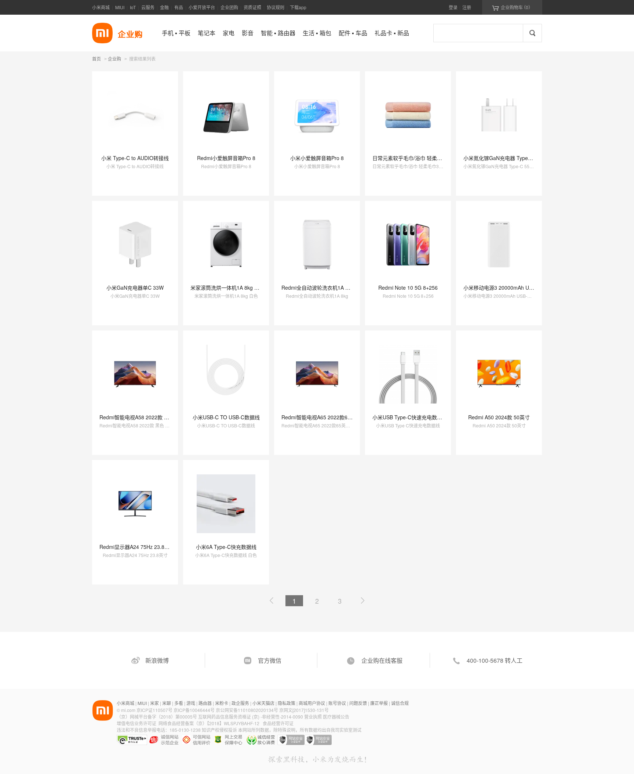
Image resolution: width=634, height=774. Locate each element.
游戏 (190, 703)
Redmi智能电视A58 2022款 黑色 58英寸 (145, 417)
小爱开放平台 (202, 7)
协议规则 (275, 7)
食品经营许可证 (278, 723)
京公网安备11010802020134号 (247, 710)
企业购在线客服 (381, 660)
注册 (466, 7)
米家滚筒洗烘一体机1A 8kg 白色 (227, 287)
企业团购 (229, 7)
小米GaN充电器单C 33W (135, 287)
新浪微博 (157, 660)
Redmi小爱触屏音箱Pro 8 (226, 158)
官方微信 (269, 660)
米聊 (166, 703)
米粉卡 (221, 703)
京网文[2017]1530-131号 (304, 710)
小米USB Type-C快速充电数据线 (409, 417)
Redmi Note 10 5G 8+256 (408, 287)
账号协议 (337, 703)
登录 (453, 7)
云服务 (147, 7)
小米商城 (101, 7)
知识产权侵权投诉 (219, 730)
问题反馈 (358, 703)
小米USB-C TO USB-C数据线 (226, 417)
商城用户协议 (312, 703)
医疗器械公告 (336, 716)
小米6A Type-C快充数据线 (226, 546)
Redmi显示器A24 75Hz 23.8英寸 (137, 546)
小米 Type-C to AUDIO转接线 (135, 158)
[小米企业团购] (102, 33)
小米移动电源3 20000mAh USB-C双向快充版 (515, 287)
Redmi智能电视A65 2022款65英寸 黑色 (326, 417)
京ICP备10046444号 (194, 710)
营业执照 (313, 716)
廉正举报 (379, 703)
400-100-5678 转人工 (494, 660)
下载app (298, 7)
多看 (178, 703)
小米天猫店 (263, 703)
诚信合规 (400, 703)
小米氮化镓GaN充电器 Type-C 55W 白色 (510, 158)
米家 (154, 703)
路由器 (205, 703)
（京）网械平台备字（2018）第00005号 (157, 716)
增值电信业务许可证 (136, 723)
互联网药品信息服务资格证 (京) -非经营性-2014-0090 (251, 716)
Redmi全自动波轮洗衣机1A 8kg (317, 287)
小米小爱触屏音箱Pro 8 (317, 158)
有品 (178, 7)
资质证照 (252, 7)
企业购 (114, 59)
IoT (133, 7)
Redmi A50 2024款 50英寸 (499, 417)
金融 (164, 7)
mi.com (128, 710)
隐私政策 (286, 703)
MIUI (119, 7)
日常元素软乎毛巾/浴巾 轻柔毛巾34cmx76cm (424, 158)
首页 (96, 58)
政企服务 (240, 703)
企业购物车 (512, 7)
